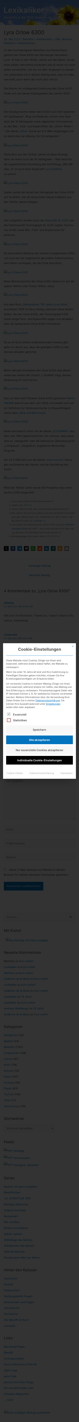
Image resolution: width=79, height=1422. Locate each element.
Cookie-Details (15, 773)
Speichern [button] (39, 729)
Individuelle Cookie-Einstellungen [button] (39, 760)
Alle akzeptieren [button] (39, 739)
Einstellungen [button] (53, 703)
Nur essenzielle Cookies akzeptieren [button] (39, 750)
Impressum (67, 773)
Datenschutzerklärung (47, 700)
